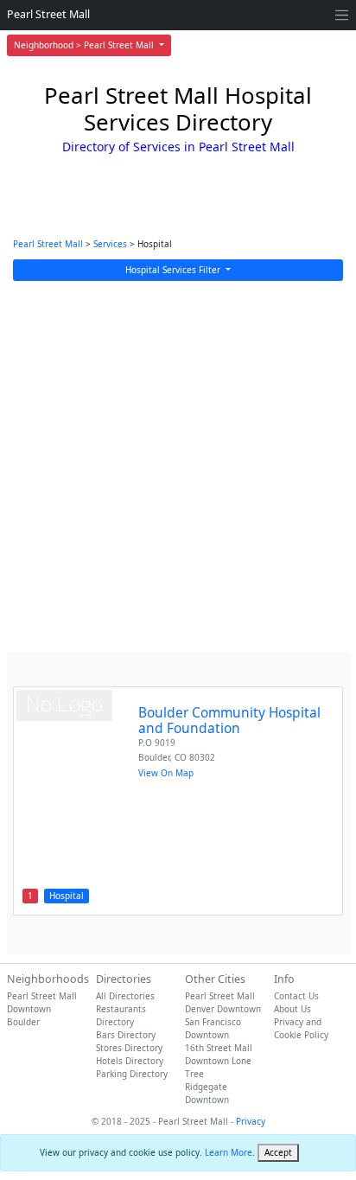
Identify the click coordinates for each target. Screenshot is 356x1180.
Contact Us (296, 996)
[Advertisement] (178, 466)
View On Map (166, 773)
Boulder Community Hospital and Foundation (229, 720)
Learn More (228, 1152)
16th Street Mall (218, 1048)
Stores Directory (129, 1048)
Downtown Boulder (29, 1015)
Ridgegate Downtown (207, 1093)
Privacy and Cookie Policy (301, 1028)
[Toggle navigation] (342, 15)
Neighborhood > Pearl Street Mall (85, 45)
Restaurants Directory (121, 1015)
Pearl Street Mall (48, 14)
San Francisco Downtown (213, 1028)
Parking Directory (132, 1074)
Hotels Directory (129, 1061)
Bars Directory (126, 1035)
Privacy (250, 1121)
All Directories (125, 996)
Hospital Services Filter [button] (174, 270)
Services (110, 244)
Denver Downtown (223, 1009)
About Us (292, 1009)
